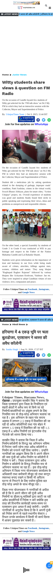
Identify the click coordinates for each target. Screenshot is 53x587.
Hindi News (18, 324)
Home (5, 74)
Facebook (32, 289)
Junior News (19, 74)
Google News (28, 292)
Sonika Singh (12, 349)
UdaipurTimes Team (15, 114)
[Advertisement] (26, 44)
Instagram (44, 289)
